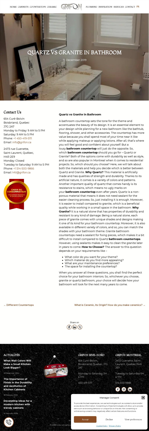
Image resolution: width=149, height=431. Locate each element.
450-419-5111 (85, 382)
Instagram (123, 389)
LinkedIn (130, 389)
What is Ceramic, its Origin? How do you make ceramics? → (109, 305)
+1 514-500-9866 (23, 168)
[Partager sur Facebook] (69, 327)
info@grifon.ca (21, 142)
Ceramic (52, 7)
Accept (85, 419)
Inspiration (105, 7)
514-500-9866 (123, 382)
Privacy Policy (115, 426)
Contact (130, 7)
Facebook (117, 389)
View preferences (133, 419)
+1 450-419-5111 (22, 138)
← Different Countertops (19, 305)
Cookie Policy (102, 426)
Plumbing (91, 7)
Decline (109, 419)
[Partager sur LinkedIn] (74, 327)
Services (119, 7)
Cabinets (23, 7)
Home (13, 7)
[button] (143, 397)
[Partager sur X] (80, 327)
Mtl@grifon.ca (21, 172)
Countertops (38, 7)
